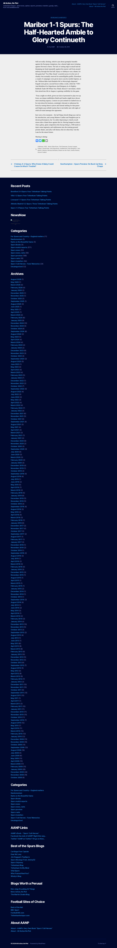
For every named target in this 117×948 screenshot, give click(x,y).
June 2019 (15, 482)
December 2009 (17, 739)
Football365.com (17, 913)
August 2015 (16, 578)
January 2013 (16, 654)
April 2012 (15, 674)
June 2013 (15, 641)
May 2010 (15, 726)
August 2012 (16, 668)
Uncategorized (17, 267)
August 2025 (16, 304)
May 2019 (15, 485)
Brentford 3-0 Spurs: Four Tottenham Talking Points (31, 192)
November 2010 (17, 715)
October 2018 (16, 504)
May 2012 (14, 671)
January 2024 (16, 348)
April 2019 (15, 487)
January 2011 (16, 709)
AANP (53, 47)
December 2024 (17, 323)
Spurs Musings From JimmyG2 (23, 860)
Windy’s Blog (16, 876)
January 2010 (16, 737)
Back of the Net (17, 907)
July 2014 (15, 605)
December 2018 (17, 498)
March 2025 (15, 315)
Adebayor (40, 146)
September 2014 (17, 600)
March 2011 (15, 704)
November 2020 (17, 444)
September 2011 (17, 693)
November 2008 (17, 775)
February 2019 (16, 493)
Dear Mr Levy (16, 854)
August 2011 (16, 695)
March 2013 (15, 649)
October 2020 (16, 446)
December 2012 (17, 657)
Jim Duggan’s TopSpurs (20, 857)
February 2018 (16, 520)
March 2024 (15, 342)
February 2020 (17, 460)
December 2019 (17, 466)
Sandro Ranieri (75, 150)
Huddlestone (63, 148)
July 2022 (15, 394)
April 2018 (15, 515)
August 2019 (16, 476)
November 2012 (17, 660)
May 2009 (15, 758)
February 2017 (16, 539)
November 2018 (17, 501)
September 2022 (17, 389)
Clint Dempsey (63, 146)
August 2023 (16, 361)
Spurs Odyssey (17, 863)
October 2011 (16, 690)
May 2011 (14, 698)
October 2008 (16, 778)
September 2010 (17, 720)
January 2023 (16, 378)
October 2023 (16, 356)
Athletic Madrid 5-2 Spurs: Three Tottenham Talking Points (34, 204)
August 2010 (16, 723)
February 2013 (16, 652)
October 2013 (16, 630)
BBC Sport (15, 910)
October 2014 (16, 597)
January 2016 (16, 570)
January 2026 (16, 290)
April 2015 (15, 580)
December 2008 (17, 772)
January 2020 (16, 463)
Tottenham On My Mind (20, 868)
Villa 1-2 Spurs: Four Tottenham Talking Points (29, 196)
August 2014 (16, 602)
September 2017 (17, 534)
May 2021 (14, 427)
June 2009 (15, 756)
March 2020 (15, 457)
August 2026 (16, 279)
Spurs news (15, 250)
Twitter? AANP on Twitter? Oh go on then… (28, 839)
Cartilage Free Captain (20, 852)
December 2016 (17, 545)
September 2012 (17, 665)
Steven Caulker (42, 152)
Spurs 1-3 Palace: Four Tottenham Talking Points (30, 208)
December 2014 (17, 591)
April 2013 (15, 646)
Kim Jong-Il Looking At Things (23, 889)
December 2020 (17, 441)
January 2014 (16, 622)
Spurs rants (15, 258)
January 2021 (16, 438)
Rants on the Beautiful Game (22, 242)
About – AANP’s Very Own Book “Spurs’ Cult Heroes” (89, 4)
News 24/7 (15, 224)
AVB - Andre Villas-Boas (51, 146)
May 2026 (15, 282)
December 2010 (17, 712)
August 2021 (16, 424)
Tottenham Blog (17, 865)
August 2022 (16, 392)
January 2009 (16, 769)
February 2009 (17, 767)
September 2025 (17, 301)
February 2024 (17, 345)
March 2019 (15, 490)
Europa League (72, 146)
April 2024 (15, 340)
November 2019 (17, 468)
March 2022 (15, 405)
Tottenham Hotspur (14, 223)
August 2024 (16, 334)
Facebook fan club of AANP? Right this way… (28, 836)
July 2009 (15, 753)
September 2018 (17, 507)
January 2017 (16, 542)
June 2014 (15, 608)
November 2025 (17, 296)
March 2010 (15, 731)
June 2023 (15, 364)
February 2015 (16, 586)
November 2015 (17, 575)
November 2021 (17, 416)
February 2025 (16, 318)
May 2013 (14, 643)
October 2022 (16, 386)
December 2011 (17, 684)
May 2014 (15, 611)
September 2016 (17, 553)
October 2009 (16, 745)
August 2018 (16, 509)
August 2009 (16, 750)
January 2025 (16, 320)
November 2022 (17, 383)
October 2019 (16, 471)
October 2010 (16, 717)
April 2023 (15, 370)
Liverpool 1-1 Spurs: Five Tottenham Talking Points (31, 200)
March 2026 (15, 285)
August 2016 (16, 556)
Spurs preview (16, 256)
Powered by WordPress (37, 943)
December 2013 (17, 624)
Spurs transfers (17, 261)
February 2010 (16, 734)
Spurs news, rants (18, 253)
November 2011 (17, 687)
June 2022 (15, 397)
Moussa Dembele (53, 150)
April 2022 (15, 403)
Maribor (44, 150)
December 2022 (17, 381)
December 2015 (17, 572)
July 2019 (15, 479)
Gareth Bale (45, 148)
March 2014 (15, 616)
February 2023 (16, 375)
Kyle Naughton (72, 148)
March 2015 (15, 583)
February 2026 (17, 288)
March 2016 (15, 564)
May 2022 (15, 400)
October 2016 (16, 550)
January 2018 (16, 523)
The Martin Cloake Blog (20, 894)
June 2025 (15, 307)
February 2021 (16, 435)
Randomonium (16, 239)
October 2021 (16, 419)
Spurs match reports (58, 17)
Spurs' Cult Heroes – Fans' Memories (25, 264)
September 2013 (17, 633)
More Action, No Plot (19, 892)
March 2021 (15, 433)
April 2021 (15, 430)
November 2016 (17, 548)
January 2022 (16, 411)
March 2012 (15, 676)
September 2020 (17, 449)
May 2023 (15, 367)
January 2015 (16, 589)
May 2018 (15, 512)
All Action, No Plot (10, 3)
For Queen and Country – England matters (27, 236)
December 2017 (17, 526)
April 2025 (15, 312)
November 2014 (17, 594)
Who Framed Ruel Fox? (20, 873)
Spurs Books (16, 245)
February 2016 (16, 567)
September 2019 (17, 474)
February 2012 (16, 679)
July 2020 (15, 452)
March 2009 (15, 764)
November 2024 (17, 326)
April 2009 (15, 761)
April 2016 (15, 561)
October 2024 (16, 329)
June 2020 (15, 455)
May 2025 (15, 310)
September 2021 (17, 422)
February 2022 (16, 408)
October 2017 (16, 531)
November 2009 (17, 742)
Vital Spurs (15, 871)
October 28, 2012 (64, 47)
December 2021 (17, 414)
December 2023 (17, 351)
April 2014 (15, 613)
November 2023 (17, 353)
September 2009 (17, 747)
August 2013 (16, 635)
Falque (40, 148)
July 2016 (15, 559)
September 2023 (17, 359)
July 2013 (15, 638)
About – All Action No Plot (97, 6)
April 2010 (15, 728)
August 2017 (16, 537)
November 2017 (17, 528)
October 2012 (16, 663)
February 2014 (16, 619)
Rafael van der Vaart (64, 150)
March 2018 (15, 518)
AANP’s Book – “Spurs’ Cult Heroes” (25, 833)
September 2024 (17, 331)
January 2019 (16, 496)
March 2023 (15, 372)
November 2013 (17, 627)
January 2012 (16, 682)
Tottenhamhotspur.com (20, 916)
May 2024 (15, 337)
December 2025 (17, 293)
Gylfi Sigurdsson (54, 148)
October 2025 (16, 299)
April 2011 (15, 701)
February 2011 (16, 706)
